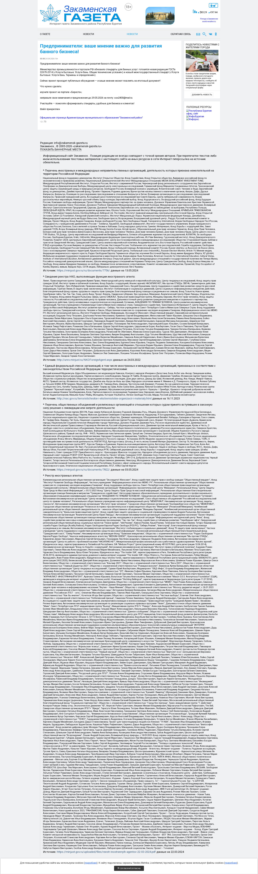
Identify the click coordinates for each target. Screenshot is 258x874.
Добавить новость (202, 95)
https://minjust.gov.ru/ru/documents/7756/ (83, 270)
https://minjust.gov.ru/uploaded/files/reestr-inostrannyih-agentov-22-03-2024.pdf (106, 852)
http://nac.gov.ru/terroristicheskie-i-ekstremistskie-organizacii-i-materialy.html (104, 398)
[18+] (81, 15)
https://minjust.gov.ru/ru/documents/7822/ (83, 469)
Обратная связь (181, 34)
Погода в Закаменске (209, 19)
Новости (88, 34)
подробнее (91, 862)
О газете (45, 34)
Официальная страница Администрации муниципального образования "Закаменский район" (91, 117)
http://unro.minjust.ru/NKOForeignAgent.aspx (84, 359)
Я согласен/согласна (129, 868)
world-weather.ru (209, 21)
